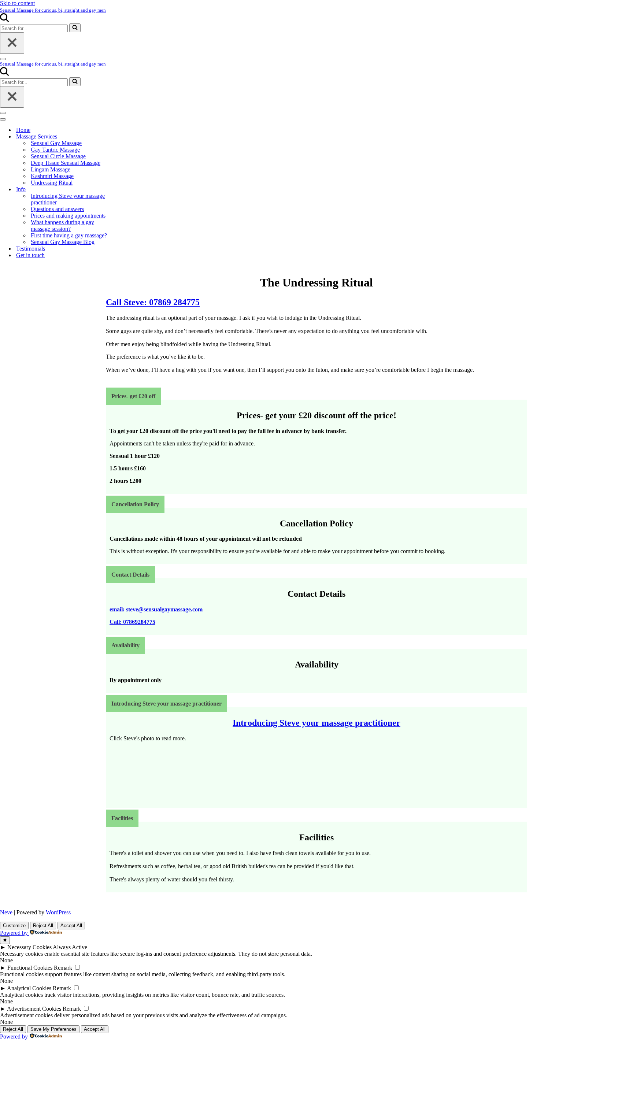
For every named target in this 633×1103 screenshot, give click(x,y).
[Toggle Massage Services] (128, 137)
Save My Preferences (53, 1029)
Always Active (70, 947)
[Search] (4, 20)
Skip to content (17, 3)
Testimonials (30, 248)
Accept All (71, 925)
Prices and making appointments (68, 215)
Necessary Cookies (29, 947)
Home (23, 130)
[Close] (12, 43)
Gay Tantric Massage (55, 150)
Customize (14, 925)
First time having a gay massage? (69, 235)
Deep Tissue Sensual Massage (65, 163)
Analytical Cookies (29, 988)
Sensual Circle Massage (58, 156)
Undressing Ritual (52, 182)
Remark (63, 968)
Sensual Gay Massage (56, 143)
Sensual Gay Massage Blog (63, 242)
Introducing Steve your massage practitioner (68, 199)
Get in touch (30, 255)
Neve (6, 912)
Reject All (43, 925)
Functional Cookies (29, 968)
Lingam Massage (50, 169)
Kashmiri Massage (52, 176)
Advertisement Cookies (34, 1009)
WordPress (58, 912)
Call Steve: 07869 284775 (153, 302)
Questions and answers (57, 209)
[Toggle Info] (128, 189)
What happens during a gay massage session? (62, 225)
